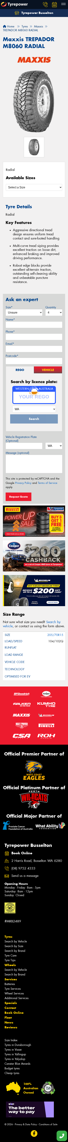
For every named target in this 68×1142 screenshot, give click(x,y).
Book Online (14, 1013)
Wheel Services (14, 993)
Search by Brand (15, 951)
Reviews (11, 1027)
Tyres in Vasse (13, 1050)
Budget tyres (12, 1068)
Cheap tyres (12, 1073)
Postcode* (12, 356)
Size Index (11, 1040)
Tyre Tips (10, 960)
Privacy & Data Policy (26, 1124)
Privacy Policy (23, 483)
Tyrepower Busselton (36, 13)
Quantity (50, 307)
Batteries (10, 984)
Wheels (10, 965)
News (9, 1022)
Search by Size (14, 946)
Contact (10, 1008)
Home (10, 26)
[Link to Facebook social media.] (34, 1133)
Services (11, 979)
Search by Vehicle (16, 941)
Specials (11, 1003)
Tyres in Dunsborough (18, 1045)
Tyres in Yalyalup (15, 1059)
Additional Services (16, 998)
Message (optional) (17, 453)
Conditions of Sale (48, 1124)
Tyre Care (11, 955)
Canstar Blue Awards (17, 1064)
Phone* (10, 332)
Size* (9, 307)
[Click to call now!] (45, 4)
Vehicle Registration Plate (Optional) (21, 439)
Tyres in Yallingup (15, 1054)
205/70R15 (55, 635)
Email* (10, 344)
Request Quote (18, 496)
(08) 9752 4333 (23, 868)
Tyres (8, 937)
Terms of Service (47, 483)
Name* (10, 319)
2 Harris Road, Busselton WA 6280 (36, 861)
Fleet (8, 1018)
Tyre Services (13, 989)
